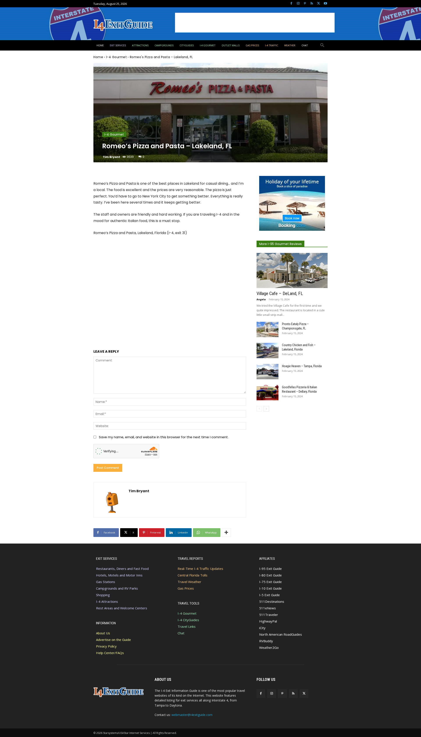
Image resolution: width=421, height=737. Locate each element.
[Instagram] (298, 3)
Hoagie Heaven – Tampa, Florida (302, 366)
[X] (318, 3)
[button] (322, 45)
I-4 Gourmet (116, 57)
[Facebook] (291, 3)
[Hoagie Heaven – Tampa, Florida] (267, 371)
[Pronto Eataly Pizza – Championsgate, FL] (267, 329)
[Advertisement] (255, 22)
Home (98, 57)
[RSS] (311, 3)
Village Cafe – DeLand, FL (280, 293)
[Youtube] (325, 3)
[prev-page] (259, 408)
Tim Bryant (111, 157)
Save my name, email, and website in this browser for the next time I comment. (163, 437)
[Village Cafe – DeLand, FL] (292, 270)
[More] (226, 532)
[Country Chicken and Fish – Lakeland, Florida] (267, 350)
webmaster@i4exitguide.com (191, 715)
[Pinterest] (305, 3)
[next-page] (266, 408)
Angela (261, 299)
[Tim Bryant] (111, 500)
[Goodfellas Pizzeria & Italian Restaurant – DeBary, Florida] (267, 392)
